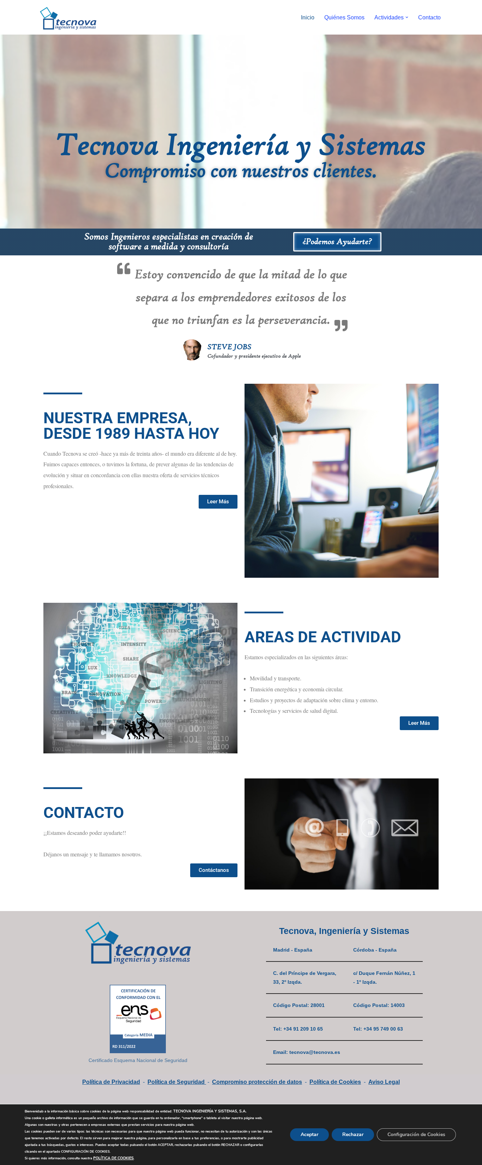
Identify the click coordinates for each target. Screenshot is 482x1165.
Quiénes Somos (344, 17)
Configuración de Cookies (416, 1134)
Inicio (307, 17)
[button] (406, 17)
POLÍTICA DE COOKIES (113, 1158)
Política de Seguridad (176, 1082)
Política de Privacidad (111, 1082)
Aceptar (309, 1134)
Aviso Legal (384, 1082)
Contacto (429, 17)
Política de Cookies (335, 1082)
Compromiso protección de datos (257, 1082)
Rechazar (352, 1134)
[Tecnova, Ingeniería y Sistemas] (68, 17)
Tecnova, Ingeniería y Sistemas (344, 931)
